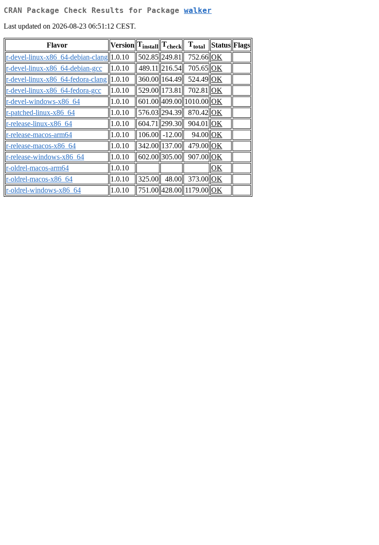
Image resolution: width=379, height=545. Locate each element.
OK (216, 57)
